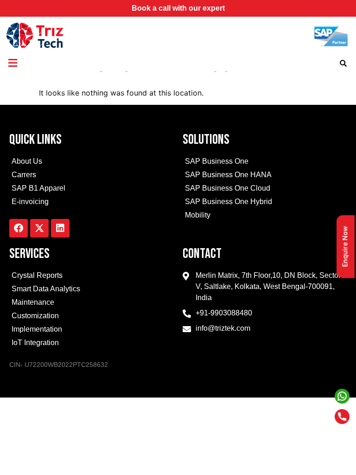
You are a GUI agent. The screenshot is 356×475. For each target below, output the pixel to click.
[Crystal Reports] (91, 276)
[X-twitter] (39, 228)
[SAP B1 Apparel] (91, 189)
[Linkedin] (60, 228)
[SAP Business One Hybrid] (265, 203)
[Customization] (91, 317)
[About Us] (91, 162)
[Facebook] (18, 228)
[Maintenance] (91, 303)
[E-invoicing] (91, 203)
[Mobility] (265, 216)
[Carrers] (91, 176)
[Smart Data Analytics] (91, 290)
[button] (12, 62)
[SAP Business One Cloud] (265, 189)
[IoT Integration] (91, 344)
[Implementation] (91, 330)
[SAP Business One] (265, 162)
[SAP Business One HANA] (265, 176)
